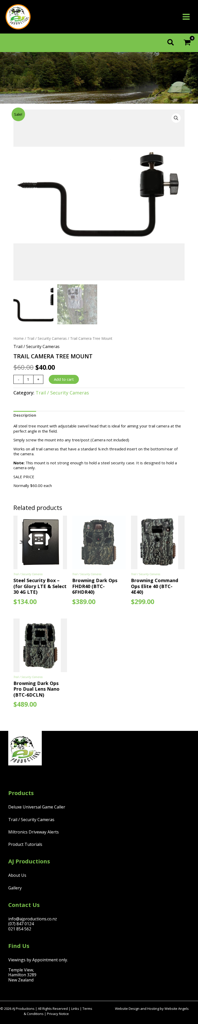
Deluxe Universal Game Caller (36, 807)
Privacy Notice (58, 1013)
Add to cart (64, 379)
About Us (17, 875)
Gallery (15, 888)
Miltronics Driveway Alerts (33, 832)
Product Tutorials (25, 844)
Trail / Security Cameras (47, 338)
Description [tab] (24, 415)
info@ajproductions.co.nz (32, 919)
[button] (170, 43)
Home (18, 338)
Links (75, 1008)
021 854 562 (19, 929)
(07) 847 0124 (21, 924)
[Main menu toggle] (186, 17)
